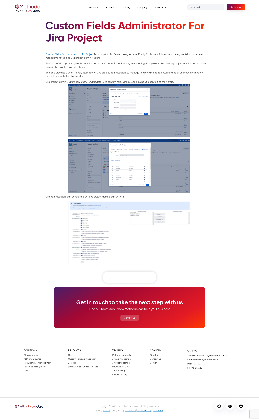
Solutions (93, 7)
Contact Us (236, 7)
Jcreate (72, 363)
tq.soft (106, 410)
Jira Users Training (121, 363)
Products (110, 7)
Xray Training (118, 371)
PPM (26, 371)
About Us (154, 355)
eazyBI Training (119, 375)
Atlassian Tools (31, 355)
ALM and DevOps (32, 359)
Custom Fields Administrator (82, 359)
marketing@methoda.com (206, 360)
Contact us (129, 317)
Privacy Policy (144, 410)
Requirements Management (37, 363)
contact (192, 351)
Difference (130, 410)
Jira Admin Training (121, 359)
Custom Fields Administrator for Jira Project (70, 54)
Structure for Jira (120, 367)
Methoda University (121, 355)
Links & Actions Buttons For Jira (83, 367)
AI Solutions (160, 7)
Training (126, 7)
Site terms (158, 410)
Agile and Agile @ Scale (35, 367)
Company (142, 7)
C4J (70, 355)
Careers (154, 363)
